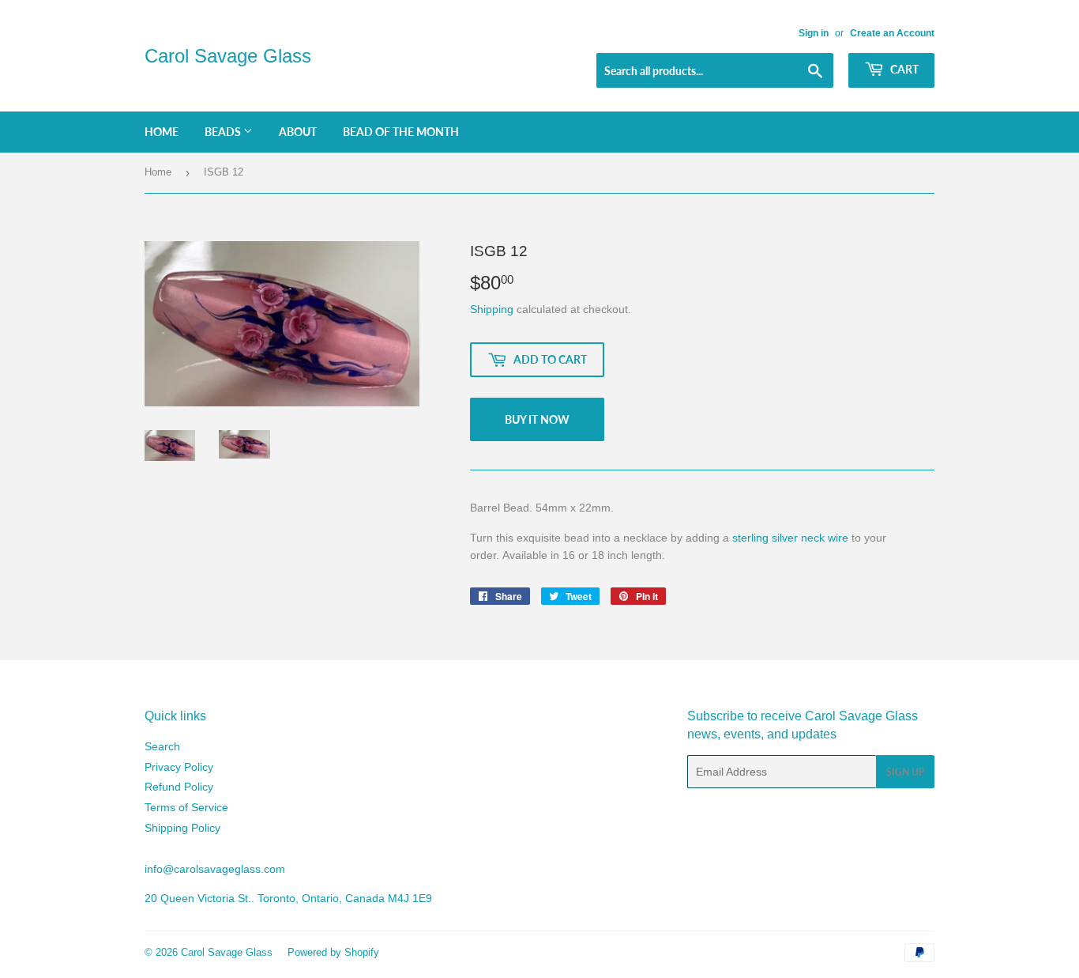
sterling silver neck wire (790, 537)
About (298, 131)
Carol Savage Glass (228, 55)
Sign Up (905, 772)
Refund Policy (179, 786)
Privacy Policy (179, 767)
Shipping (491, 309)
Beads (224, 131)
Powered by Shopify (333, 952)
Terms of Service (186, 807)
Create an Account (892, 33)
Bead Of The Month (401, 131)
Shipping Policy (182, 827)
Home (162, 131)
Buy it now (537, 419)
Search (162, 746)
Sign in (814, 33)
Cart (903, 69)
